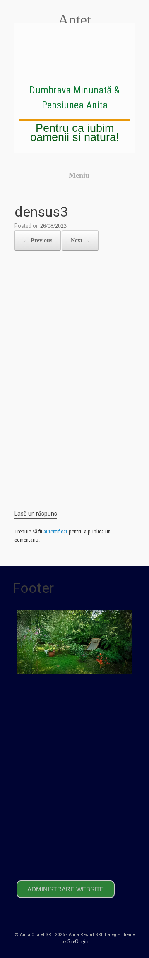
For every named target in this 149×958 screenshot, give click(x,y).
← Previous (37, 240)
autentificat (55, 531)
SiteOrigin (77, 941)
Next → (80, 240)
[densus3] (74, 471)
